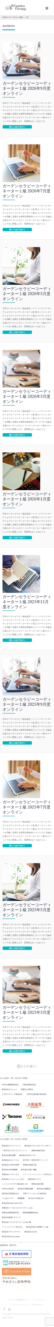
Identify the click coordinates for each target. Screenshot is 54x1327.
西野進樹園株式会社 (30, 1213)
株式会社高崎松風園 (25, 1189)
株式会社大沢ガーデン (27, 1155)
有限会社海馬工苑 (30, 1165)
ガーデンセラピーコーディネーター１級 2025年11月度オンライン (27, 601)
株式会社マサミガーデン (11, 1232)
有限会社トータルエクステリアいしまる (17, 1208)
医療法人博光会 (27, 1089)
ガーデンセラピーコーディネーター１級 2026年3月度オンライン (27, 396)
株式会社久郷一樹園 (28, 1170)
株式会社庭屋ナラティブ (11, 1217)
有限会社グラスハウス (10, 1174)
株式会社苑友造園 (9, 1155)
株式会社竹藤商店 (43, 1189)
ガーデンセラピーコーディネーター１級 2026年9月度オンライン (27, 88)
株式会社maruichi (30, 1232)
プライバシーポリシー (20, 1305)
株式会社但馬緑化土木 (10, 1193)
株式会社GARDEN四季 (10, 1165)
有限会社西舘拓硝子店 (10, 1213)
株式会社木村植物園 (9, 1170)
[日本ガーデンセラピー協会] (15, 7)
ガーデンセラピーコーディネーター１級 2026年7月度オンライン (27, 191)
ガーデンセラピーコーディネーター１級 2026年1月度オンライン (27, 499)
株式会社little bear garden (11, 1236)
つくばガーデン (8, 1198)
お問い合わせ (37, 1305)
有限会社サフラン (35, 1179)
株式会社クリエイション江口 (13, 1179)
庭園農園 (21, 1198)
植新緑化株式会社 (38, 1150)
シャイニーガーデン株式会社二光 (15, 1184)
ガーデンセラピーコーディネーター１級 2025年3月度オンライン (27, 1012)
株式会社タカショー (9, 1089)
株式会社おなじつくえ (10, 1160)
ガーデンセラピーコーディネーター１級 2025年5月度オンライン (27, 909)
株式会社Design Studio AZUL (12, 1203)
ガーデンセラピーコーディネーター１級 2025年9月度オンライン (27, 704)
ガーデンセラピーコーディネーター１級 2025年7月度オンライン (27, 807)
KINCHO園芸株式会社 (10, 1085)
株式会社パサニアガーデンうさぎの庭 (16, 1222)
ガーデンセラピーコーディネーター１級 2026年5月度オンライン (27, 293)
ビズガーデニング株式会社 (12, 1094)
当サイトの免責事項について (20, 1300)
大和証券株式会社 (29, 1085)
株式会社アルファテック (11, 1146)
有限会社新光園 (37, 1184)
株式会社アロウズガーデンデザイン (38, 1146)
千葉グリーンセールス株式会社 (35, 1193)
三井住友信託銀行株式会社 (36, 1094)
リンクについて (39, 1300)
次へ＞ (33, 1066)
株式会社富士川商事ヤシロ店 (37, 1227)
